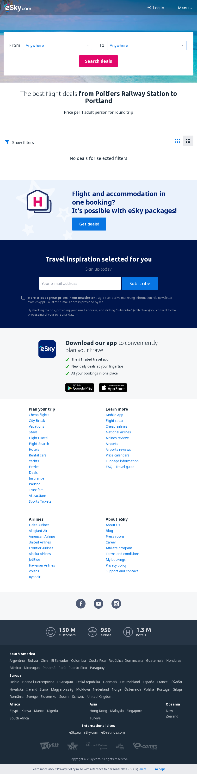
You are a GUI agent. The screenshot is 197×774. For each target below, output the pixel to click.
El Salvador (59, 660)
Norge (117, 689)
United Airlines (40, 542)
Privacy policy (116, 565)
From (14, 45)
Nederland (101, 689)
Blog (109, 530)
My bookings (116, 559)
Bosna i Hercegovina (38, 682)
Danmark (110, 682)
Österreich (132, 689)
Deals (33, 472)
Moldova (83, 689)
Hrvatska (17, 689)
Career (111, 542)
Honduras (173, 660)
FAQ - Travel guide (120, 466)
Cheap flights (39, 414)
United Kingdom (99, 696)
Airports (112, 443)
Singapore (134, 710)
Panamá (49, 667)
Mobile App (114, 414)
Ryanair (34, 576)
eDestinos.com (113, 732)
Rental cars (37, 455)
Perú (62, 667)
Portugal (163, 689)
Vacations (36, 426)
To (101, 45)
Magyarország (62, 689)
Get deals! (89, 224)
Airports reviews (118, 449)
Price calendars (117, 455)
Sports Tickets (40, 501)
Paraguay (97, 667)
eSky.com (91, 732)
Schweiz (78, 696)
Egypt (14, 710)
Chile (44, 660)
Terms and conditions (123, 553)
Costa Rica (97, 660)
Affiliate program (119, 548)
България (65, 682)
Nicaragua (32, 667)
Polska (149, 689)
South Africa (19, 718)
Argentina (17, 660)
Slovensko (48, 696)
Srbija (177, 689)
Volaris (34, 571)
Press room (115, 536)
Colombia (78, 660)
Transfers (36, 489)
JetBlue (34, 559)
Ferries (34, 466)
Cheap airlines (116, 426)
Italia (44, 689)
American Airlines (42, 536)
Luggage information (122, 461)
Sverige (32, 696)
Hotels (34, 449)
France (162, 682)
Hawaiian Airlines (42, 565)
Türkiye (95, 718)
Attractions (38, 495)
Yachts (34, 461)
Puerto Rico (77, 667)
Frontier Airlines (41, 548)
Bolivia (33, 660)
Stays (33, 432)
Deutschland (130, 682)
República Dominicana (126, 660)
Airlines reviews (117, 438)
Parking (34, 484)
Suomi (64, 696)
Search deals (98, 61)
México (15, 667)
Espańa (148, 682)
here (143, 769)
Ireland (31, 689)
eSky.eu (75, 732)
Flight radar (114, 420)
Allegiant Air (38, 530)
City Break (37, 420)
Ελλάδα (176, 682)
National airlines (118, 432)
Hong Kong (98, 710)
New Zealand (172, 713)
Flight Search (39, 443)
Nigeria (52, 710)
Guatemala (154, 660)
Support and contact (122, 571)
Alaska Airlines (40, 553)
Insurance (36, 478)
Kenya (26, 710)
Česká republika (88, 682)
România (17, 696)
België (14, 682)
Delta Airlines (39, 525)
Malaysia (117, 710)
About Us (113, 525)
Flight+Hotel (38, 438)
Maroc (39, 710)
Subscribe (139, 283)
